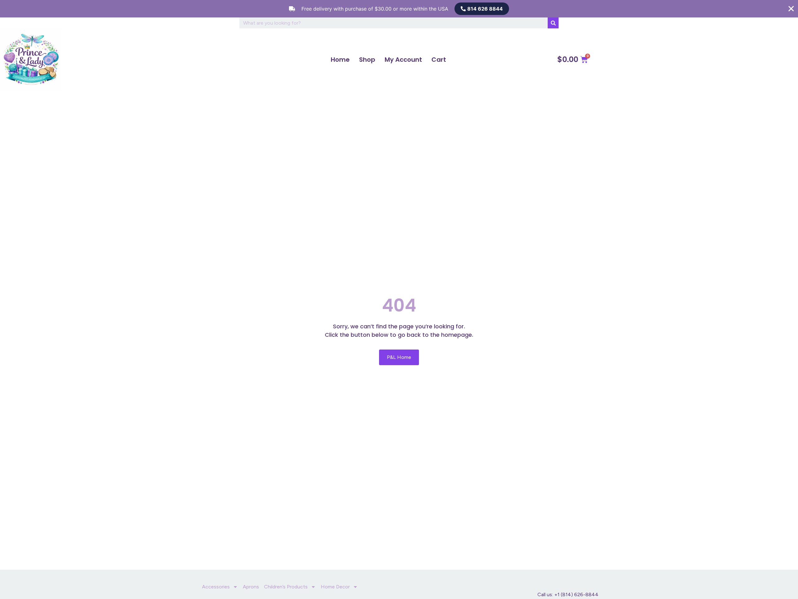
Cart (438, 59)
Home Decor (335, 587)
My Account (403, 59)
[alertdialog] (399, 8)
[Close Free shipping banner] (791, 8)
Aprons (251, 587)
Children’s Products (286, 587)
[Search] (553, 22)
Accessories (216, 587)
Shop (367, 59)
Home (340, 59)
